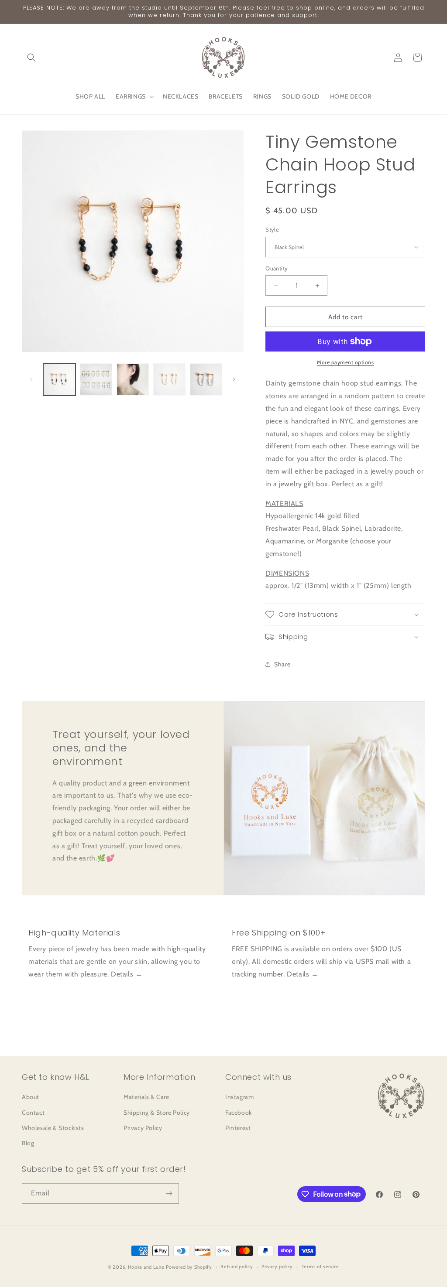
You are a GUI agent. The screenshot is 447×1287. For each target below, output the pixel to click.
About (30, 1097)
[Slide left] (31, 379)
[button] (31, 57)
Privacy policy (277, 1266)
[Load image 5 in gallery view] (206, 379)
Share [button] (282, 664)
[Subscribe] (169, 1193)
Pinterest (238, 1128)
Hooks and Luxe (146, 1267)
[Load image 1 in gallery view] (59, 379)
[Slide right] (234, 379)
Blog (28, 1143)
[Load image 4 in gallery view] (169, 379)
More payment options (345, 362)
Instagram (239, 1097)
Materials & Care (146, 1097)
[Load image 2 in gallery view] (96, 379)
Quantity (276, 268)
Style (272, 229)
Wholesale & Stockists (53, 1128)
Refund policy (236, 1266)
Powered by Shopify (189, 1267)
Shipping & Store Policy (157, 1112)
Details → (126, 974)
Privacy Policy (143, 1128)
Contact (33, 1112)
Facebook (238, 1112)
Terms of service (320, 1266)
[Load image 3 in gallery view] (133, 379)
